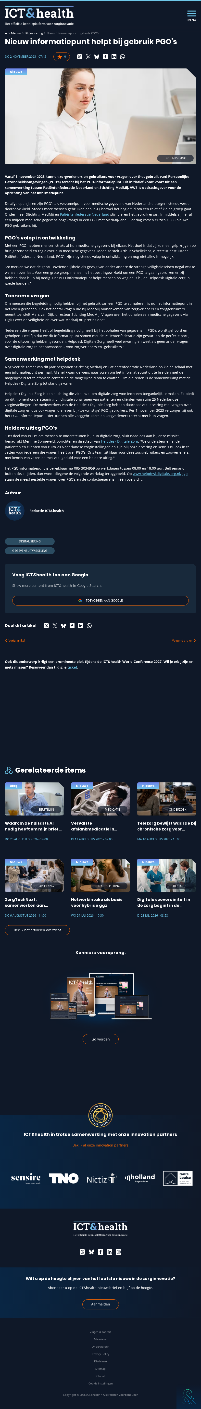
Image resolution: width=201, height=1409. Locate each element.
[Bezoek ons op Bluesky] (91, 1252)
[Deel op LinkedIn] (114, 56)
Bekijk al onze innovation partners (100, 1145)
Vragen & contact (100, 1332)
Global (100, 1376)
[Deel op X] (88, 56)
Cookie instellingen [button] (100, 1383)
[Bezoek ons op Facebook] (100, 1252)
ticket (72, 667)
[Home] (6, 33)
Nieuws (16, 33)
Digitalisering (34, 33)
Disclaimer (100, 1361)
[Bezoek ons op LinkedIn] (109, 1252)
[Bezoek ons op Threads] (82, 1252)
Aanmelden (100, 1304)
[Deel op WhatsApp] (122, 56)
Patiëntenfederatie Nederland (84, 214)
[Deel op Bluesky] (96, 56)
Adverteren (101, 1339)
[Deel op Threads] (79, 56)
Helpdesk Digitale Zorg (119, 441)
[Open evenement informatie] (188, 1396)
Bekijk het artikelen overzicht (37, 930)
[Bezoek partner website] (52, 1178)
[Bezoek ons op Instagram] (118, 1252)
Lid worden (100, 1039)
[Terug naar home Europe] (39, 15)
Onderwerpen (100, 1346)
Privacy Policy (100, 1354)
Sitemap (100, 1368)
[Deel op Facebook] (105, 56)
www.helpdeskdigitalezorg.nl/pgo (160, 473)
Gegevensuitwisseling (29, 551)
